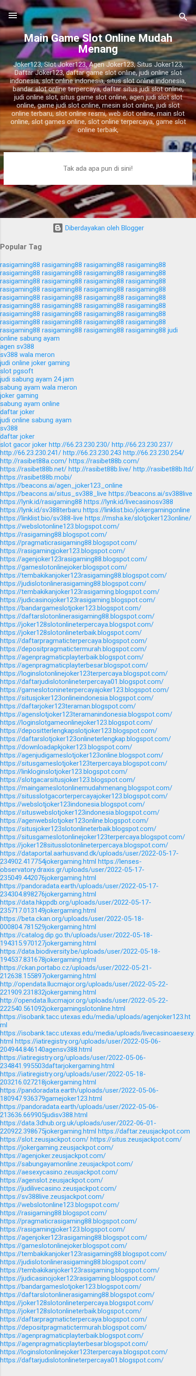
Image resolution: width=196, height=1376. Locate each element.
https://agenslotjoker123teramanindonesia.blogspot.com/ (86, 714)
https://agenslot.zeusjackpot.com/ (51, 1180)
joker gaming (19, 395)
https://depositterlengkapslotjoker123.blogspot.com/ (78, 731)
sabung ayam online (30, 404)
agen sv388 (17, 346)
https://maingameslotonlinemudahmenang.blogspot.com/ (86, 788)
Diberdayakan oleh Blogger (103, 228)
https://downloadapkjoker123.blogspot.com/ (66, 747)
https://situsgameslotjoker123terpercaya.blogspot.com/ (83, 763)
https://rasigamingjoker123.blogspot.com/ (62, 551)
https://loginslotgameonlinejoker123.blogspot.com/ (76, 722)
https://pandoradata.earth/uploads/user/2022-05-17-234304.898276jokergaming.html (79, 890)
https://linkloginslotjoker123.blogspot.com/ (64, 771)
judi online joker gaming (35, 363)
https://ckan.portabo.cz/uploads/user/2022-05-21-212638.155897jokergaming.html (76, 972)
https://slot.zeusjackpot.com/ (44, 1139)
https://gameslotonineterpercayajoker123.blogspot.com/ (84, 690)
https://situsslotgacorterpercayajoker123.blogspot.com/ (84, 796)
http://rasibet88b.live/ (99, 469)
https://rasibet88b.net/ (33, 469)
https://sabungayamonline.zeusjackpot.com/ (66, 1164)
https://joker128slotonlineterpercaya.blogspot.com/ (77, 624)
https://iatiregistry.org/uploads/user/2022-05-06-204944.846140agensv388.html (80, 1045)
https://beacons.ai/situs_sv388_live (53, 494)
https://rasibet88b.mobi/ (36, 477)
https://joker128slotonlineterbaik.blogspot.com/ (71, 633)
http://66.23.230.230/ (79, 445)
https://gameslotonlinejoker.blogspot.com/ (63, 567)
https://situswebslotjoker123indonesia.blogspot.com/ (80, 812)
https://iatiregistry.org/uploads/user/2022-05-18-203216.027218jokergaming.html (73, 1078)
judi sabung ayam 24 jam (37, 379)
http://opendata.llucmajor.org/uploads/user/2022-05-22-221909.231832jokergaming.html (84, 988)
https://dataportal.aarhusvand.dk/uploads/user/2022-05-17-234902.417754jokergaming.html (89, 857)
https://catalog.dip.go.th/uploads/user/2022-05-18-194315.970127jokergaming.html (76, 939)
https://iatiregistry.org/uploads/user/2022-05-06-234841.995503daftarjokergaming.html (73, 1062)
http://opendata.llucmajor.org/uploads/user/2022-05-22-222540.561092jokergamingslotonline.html (84, 1004)
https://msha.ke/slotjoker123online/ (138, 518)
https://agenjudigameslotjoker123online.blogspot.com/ (81, 755)
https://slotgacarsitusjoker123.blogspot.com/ (67, 780)
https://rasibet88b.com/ (104, 461)
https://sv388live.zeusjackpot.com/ (52, 1197)
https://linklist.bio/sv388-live (41, 518)
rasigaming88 (20, 265)
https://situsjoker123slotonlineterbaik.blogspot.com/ (78, 829)
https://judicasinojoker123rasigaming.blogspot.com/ (77, 600)
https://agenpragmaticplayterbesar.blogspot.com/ (74, 665)
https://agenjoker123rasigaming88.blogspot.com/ (73, 559)
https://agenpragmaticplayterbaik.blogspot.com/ (72, 657)
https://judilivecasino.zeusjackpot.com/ (58, 1188)
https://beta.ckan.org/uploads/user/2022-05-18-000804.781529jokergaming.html (72, 923)
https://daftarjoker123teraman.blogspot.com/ (68, 706)
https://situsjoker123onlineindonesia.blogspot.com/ (77, 698)
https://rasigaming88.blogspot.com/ (53, 534)
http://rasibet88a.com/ (33, 461)
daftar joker (17, 412)
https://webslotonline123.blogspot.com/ (59, 526)
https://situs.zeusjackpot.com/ (136, 1139)
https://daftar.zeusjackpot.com (144, 1131)
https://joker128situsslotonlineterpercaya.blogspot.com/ (84, 845)
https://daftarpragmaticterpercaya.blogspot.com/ (73, 641)
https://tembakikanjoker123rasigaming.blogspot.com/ (80, 592)
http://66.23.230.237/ (142, 445)
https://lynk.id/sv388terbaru (40, 510)
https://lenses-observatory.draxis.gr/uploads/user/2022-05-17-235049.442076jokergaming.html (72, 869)
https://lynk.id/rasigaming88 (41, 502)
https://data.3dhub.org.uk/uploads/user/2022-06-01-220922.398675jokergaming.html (78, 1127)
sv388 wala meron (27, 355)
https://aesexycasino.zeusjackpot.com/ (59, 1172)
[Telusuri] (183, 18)
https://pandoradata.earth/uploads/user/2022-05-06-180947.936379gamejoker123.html (79, 1094)
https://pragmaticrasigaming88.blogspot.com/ (68, 543)
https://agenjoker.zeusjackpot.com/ (53, 1156)
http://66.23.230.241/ (30, 453)
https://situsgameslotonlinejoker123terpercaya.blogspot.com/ (92, 837)
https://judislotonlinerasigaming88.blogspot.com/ (73, 583)
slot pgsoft (16, 371)
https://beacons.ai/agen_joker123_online (61, 485)
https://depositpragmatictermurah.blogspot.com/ (73, 649)
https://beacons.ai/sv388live (150, 494)
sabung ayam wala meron (38, 387)
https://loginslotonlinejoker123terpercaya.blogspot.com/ (84, 673)
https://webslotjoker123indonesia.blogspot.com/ (72, 804)
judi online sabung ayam (36, 420)
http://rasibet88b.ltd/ (163, 469)
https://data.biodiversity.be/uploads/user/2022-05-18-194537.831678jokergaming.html (80, 955)
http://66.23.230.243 (92, 453)
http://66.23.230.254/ (153, 453)
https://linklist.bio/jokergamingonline (136, 510)
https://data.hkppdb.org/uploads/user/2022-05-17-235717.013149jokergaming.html (75, 906)
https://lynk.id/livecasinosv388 (128, 502)
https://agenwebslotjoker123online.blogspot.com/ (74, 821)
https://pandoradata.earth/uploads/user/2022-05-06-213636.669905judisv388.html (79, 1111)
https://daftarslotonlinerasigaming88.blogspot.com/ (77, 616)
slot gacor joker (23, 445)
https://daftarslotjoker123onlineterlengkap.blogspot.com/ (85, 739)
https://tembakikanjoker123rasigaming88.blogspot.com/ (83, 575)
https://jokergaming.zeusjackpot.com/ (56, 1147)
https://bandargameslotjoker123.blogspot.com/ (70, 608)
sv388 (9, 428)
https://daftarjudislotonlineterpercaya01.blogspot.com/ (82, 682)
